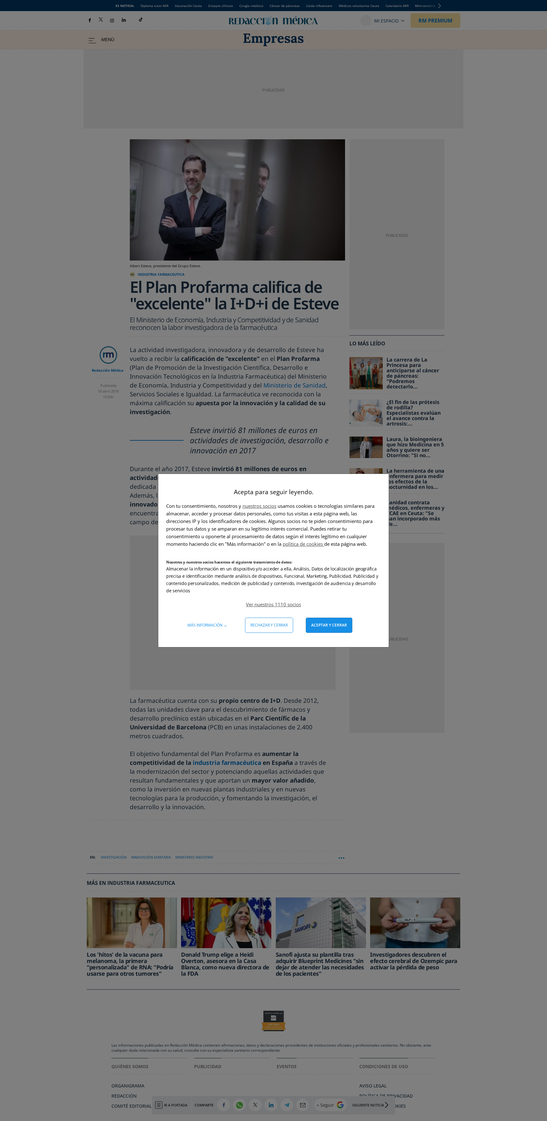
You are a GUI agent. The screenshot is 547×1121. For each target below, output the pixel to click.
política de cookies (303, 544)
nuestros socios (259, 506)
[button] (273, 604)
